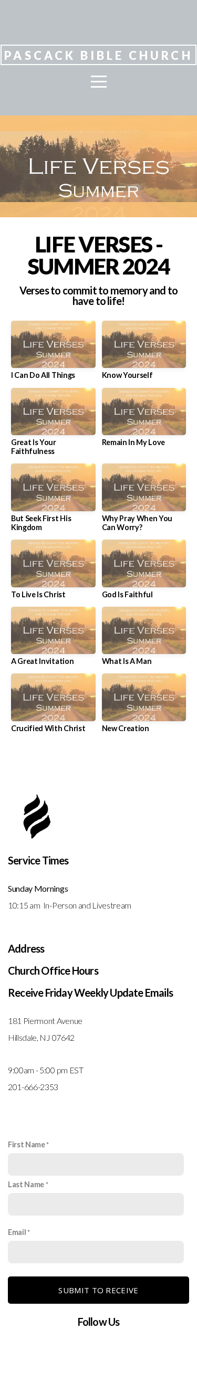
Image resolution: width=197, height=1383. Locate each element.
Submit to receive (98, 1290)
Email (17, 1232)
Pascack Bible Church (98, 55)
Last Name (26, 1184)
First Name (26, 1144)
